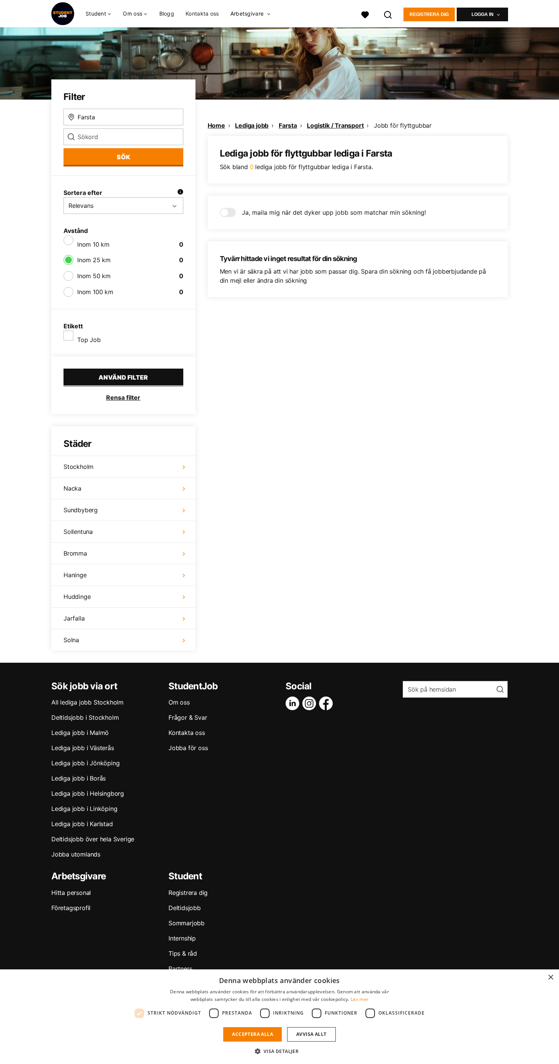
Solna (71, 640)
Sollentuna (78, 531)
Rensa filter (123, 397)
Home (216, 125)
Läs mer (359, 999)
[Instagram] (310, 703)
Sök (123, 157)
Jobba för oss (188, 748)
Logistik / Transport (335, 125)
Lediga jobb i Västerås (82, 748)
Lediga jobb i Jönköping (85, 763)
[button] (279, 1051)
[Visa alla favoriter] (365, 14)
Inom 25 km (94, 260)
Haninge (75, 575)
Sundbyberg (81, 510)
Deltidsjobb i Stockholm (85, 717)
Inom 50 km (94, 276)
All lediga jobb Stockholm (87, 702)
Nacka (72, 488)
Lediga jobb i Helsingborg (87, 793)
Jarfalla (74, 618)
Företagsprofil (71, 908)
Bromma (75, 553)
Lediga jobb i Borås (78, 778)
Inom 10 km (93, 244)
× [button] (550, 977)
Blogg (167, 13)
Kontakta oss (202, 13)
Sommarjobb (186, 923)
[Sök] (388, 14)
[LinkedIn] (294, 703)
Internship (182, 938)
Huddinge (77, 596)
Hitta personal (71, 892)
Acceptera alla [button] (252, 1034)
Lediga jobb (251, 125)
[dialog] (279, 1016)
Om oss (179, 702)
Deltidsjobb (184, 908)
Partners (180, 968)
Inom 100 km (95, 292)
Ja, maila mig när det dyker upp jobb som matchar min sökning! (334, 212)
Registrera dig (429, 14)
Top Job (89, 340)
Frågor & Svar (187, 717)
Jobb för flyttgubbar (403, 125)
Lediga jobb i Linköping (84, 808)
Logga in (483, 14)
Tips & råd (182, 953)
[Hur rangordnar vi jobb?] (180, 192)
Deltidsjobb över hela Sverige (92, 839)
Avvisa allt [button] (311, 1034)
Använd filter (123, 377)
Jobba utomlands (75, 854)
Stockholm (79, 466)
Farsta (288, 125)
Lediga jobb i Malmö (80, 732)
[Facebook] (327, 703)
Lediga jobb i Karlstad (82, 824)
